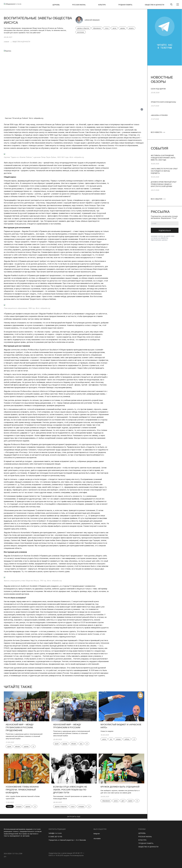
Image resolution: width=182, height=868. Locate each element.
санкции (118, 739)
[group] (164, 94)
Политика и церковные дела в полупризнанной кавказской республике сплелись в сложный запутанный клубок (24, 736)
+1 (88, 806)
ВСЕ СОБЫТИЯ (157, 199)
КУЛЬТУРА (102, 5)
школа (114, 28)
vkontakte (97, 838)
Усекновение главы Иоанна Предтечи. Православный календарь (22, 790)
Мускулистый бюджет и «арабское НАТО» (121, 726)
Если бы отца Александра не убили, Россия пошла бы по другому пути (70, 790)
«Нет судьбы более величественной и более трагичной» (23, 797)
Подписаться (165, 230)
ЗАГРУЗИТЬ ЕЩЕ (73, 816)
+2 (33, 746)
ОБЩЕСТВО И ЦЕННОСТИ (154, 5)
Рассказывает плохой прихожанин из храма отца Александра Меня (72, 797)
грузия (9, 746)
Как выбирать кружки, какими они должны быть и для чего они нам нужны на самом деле (120, 792)
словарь (9, 806)
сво (111, 739)
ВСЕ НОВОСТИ (156, 132)
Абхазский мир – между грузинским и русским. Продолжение (20, 727)
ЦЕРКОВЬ (56, 5)
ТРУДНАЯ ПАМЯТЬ (125, 5)
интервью (81, 806)
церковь (122, 28)
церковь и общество (83, 28)
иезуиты (131, 28)
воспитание (80, 32)
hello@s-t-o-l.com (55, 833)
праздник (19, 806)
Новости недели (107, 731)
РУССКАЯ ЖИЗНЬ (79, 5)
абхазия (17, 746)
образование (97, 28)
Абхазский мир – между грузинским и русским (67, 726)
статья (107, 28)
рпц (81, 743)
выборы (127, 739)
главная (6, 41)
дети (123, 801)
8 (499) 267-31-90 (55, 837)
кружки (130, 801)
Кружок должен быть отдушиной (120, 787)
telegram (96, 834)
